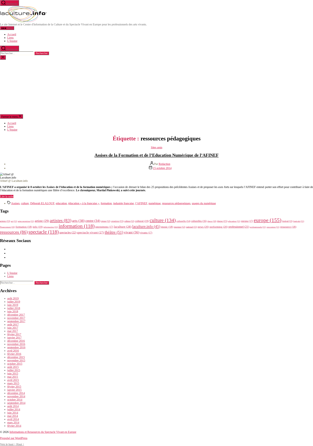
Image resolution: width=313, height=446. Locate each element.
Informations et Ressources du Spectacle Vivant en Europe (42, 431)
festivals (298, 221)
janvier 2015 (14, 389)
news (203, 226)
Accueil (11, 34)
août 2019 (13, 298)
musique (179, 227)
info (38, 226)
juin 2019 (12, 304)
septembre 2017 (16, 321)
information (77, 226)
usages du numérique (204, 203)
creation (117, 221)
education (61, 203)
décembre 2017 (16, 314)
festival (287, 221)
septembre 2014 (16, 402)
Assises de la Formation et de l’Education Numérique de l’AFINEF (157, 155)
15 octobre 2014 (162, 168)
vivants (146, 232)
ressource (288, 226)
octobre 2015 (14, 363)
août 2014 (13, 406)
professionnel (238, 226)
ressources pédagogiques (176, 203)
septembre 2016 (16, 347)
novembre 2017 (16, 318)
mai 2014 (12, 416)
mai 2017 (12, 331)
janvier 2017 (14, 337)
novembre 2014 (16, 396)
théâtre (114, 232)
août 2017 (13, 324)
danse (222, 221)
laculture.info (146, 226)
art (14, 221)
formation (106, 203)
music (167, 226)
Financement (7, 227)
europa (247, 221)
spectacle (43, 232)
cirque (105, 221)
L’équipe (12, 40)
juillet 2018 (13, 308)
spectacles (67, 232)
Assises (15, 203)
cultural (142, 221)
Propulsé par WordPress (13, 438)
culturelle (183, 221)
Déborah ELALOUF (42, 203)
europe (267, 220)
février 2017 (14, 334)
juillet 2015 (13, 370)
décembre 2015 (16, 357)
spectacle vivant (90, 232)
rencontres (273, 227)
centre (92, 221)
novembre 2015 (16, 360)
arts (78, 221)
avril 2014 (13, 419)
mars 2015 (13, 383)
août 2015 (13, 367)
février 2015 (14, 386)
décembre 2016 (16, 340)
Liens (10, 37)
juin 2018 (12, 311)
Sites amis (156, 147)
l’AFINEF (141, 203)
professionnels (258, 227)
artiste (42, 221)
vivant (131, 232)
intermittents (104, 226)
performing (219, 226)
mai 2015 (12, 376)
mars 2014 (13, 422)
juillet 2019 (13, 301)
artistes (60, 220)
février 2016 (14, 353)
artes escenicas (26, 221)
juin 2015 (12, 373)
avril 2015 (13, 380)
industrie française (123, 203)
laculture (123, 226)
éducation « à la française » (83, 203)
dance (211, 221)
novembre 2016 (16, 344)
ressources (14, 231)
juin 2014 (12, 412)
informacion (50, 227)
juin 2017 (12, 327)
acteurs (5, 221)
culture (25, 203)
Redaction (164, 163)
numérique (155, 203)
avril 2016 (13, 350)
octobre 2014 (14, 399)
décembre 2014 (16, 393)
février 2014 (14, 425)
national (191, 227)
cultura (129, 221)
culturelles (199, 221)
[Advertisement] (156, 87)
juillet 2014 (13, 409)
